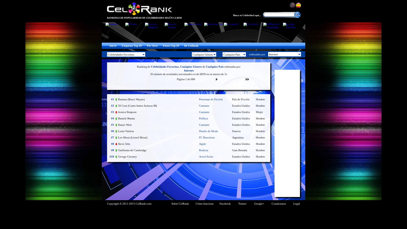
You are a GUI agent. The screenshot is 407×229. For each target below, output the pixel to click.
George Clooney (127, 156)
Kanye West (125, 124)
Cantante (204, 105)
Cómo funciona (204, 203)
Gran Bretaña (239, 150)
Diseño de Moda (208, 131)
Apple (202, 143)
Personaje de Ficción (211, 99)
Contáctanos (279, 203)
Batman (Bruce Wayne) (131, 99)
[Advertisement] (287, 133)
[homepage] (139, 14)
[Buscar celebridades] (297, 17)
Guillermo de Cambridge (132, 150)
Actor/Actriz (206, 156)
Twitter (242, 203)
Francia (236, 131)
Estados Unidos (241, 105)
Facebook (225, 203)
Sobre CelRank (180, 203)
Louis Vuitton (126, 131)
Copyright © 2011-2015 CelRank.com (129, 203)
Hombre (260, 99)
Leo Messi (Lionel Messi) (132, 137)
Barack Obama (126, 118)
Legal (296, 203)
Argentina (238, 137)
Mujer (259, 112)
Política (203, 118)
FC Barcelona (207, 137)
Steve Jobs (124, 143)
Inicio (113, 45)
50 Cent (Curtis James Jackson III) (137, 105)
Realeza (203, 150)
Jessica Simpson (127, 112)
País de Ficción (240, 99)
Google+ (259, 203)
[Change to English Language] (293, 5)
